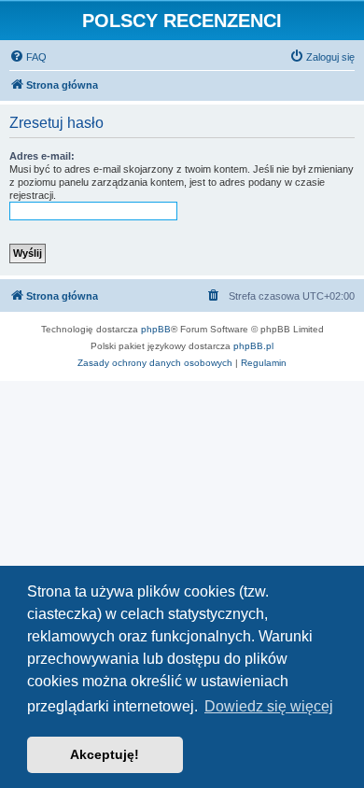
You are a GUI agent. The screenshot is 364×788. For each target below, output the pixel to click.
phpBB (156, 329)
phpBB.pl (253, 346)
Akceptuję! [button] (104, 754)
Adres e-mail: (42, 156)
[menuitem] (28, 57)
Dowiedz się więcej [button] (268, 706)
